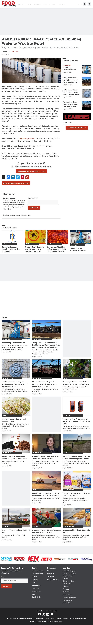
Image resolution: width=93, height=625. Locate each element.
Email (2, 577)
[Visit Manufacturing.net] (73, 559)
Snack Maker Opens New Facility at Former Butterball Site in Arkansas (45, 494)
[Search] (84, 4)
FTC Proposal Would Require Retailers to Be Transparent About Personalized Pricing (71, 92)
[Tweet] (18, 177)
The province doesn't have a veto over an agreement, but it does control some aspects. (45, 463)
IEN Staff (15, 52)
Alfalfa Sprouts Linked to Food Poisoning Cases (14, 420)
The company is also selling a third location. (13, 536)
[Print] (3, 177)
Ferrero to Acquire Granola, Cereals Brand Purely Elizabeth (76, 494)
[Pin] (22, 177)
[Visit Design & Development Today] (6, 559)
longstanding (23, 138)
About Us (31, 618)
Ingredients (7, 452)
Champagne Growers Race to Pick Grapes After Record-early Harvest (76, 383)
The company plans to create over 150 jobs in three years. (46, 499)
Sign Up (6, 586)
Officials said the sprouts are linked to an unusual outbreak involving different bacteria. (15, 426)
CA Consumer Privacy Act (78, 618)
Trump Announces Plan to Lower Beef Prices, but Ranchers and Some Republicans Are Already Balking (71, 80)
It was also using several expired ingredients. (13, 462)
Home (5, 244)
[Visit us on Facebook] (39, 614)
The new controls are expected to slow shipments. (45, 390)
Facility (35, 489)
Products (67, 415)
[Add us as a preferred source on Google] (27, 177)
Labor (65, 378)
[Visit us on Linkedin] (47, 614)
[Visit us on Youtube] (52, 614)
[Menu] (89, 4)
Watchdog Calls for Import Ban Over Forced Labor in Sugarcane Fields (76, 457)
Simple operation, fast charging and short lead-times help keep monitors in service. (76, 427)
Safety (5, 415)
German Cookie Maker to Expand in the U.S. (76, 531)
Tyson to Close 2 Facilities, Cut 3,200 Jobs (16, 531)
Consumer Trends (8, 378)
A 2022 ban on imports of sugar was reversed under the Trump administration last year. (76, 463)
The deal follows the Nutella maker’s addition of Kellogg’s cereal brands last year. (75, 500)
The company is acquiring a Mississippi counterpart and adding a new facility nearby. (76, 537)
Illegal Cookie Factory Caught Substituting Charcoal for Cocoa (14, 457)
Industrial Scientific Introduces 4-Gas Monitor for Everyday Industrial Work (76, 421)
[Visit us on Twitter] (43, 614)
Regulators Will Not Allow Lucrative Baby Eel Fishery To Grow (56, 249)
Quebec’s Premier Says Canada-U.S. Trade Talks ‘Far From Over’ (46, 457)
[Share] (8, 177)
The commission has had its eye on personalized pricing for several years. (14, 390)
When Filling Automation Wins (69, 69)
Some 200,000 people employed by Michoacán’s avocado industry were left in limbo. (46, 537)
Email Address (33, 198)
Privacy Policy (49, 618)
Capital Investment (70, 489)
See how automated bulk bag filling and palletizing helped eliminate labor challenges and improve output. (15, 347)
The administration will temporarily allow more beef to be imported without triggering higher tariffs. (45, 352)
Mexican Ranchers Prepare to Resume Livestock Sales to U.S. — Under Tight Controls (70, 104)
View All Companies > (77, 127)
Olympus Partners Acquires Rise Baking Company (11, 249)
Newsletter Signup (12, 618)
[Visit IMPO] (46, 559)
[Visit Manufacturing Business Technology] (86, 559)
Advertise (23, 618)
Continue (34, 207)
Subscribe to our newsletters (31, 171)
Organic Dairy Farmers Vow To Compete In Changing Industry (34, 249)
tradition (31, 138)
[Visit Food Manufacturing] (20, 559)
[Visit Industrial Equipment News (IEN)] (33, 559)
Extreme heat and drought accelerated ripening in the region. (75, 388)
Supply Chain (37, 339)
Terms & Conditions (62, 618)
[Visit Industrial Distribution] (59, 559)
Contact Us (39, 618)
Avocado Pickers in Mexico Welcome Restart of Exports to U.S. (46, 531)
